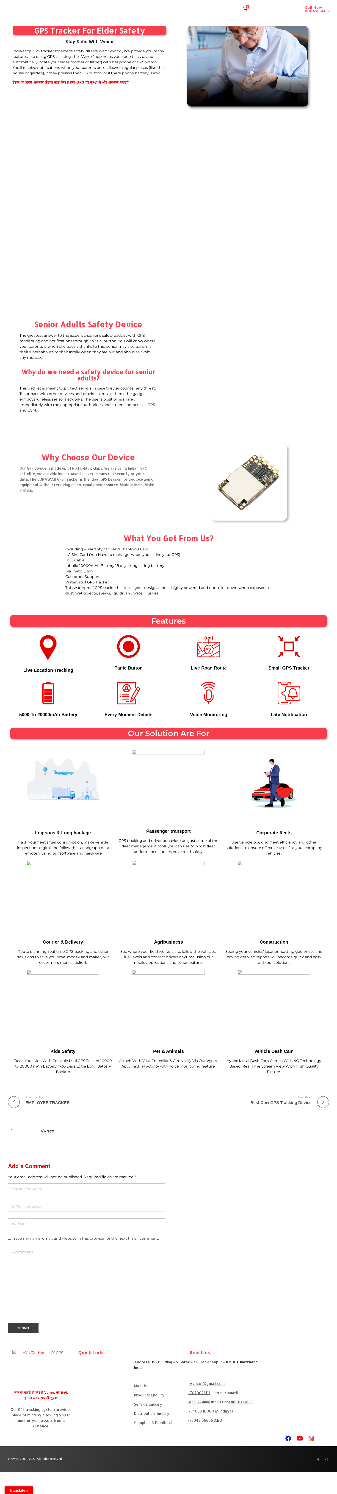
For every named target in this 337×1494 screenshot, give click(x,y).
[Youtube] (299, 1438)
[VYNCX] (41, 1367)
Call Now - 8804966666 (317, 9)
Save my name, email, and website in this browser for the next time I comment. (86, 1238)
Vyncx (47, 1131)
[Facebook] (288, 1438)
